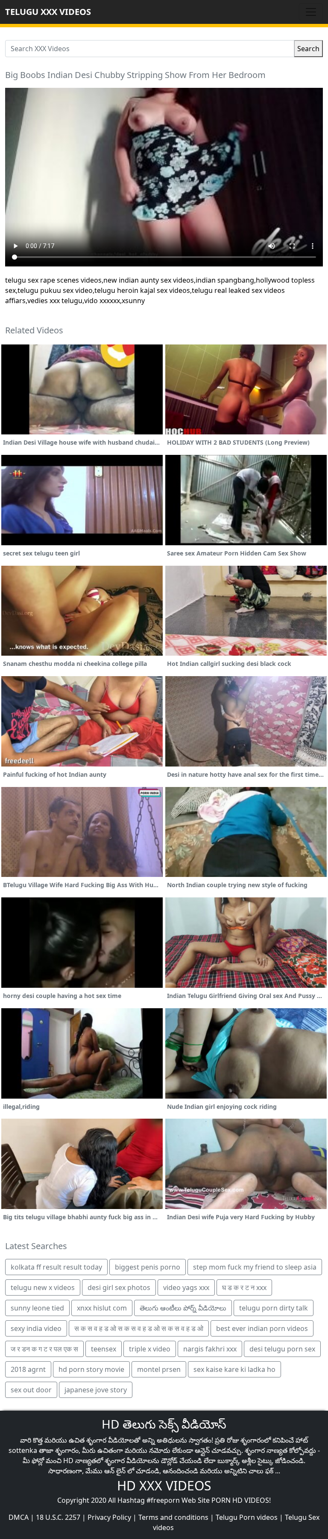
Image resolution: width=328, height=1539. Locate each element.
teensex (103, 1349)
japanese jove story (95, 1389)
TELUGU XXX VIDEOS (48, 11)
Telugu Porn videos (247, 1517)
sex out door (31, 1389)
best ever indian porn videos (262, 1328)
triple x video (149, 1349)
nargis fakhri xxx (210, 1349)
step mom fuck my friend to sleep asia (254, 1267)
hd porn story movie (91, 1369)
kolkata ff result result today (56, 1267)
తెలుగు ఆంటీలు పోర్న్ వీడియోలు (183, 1308)
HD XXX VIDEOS (164, 1485)
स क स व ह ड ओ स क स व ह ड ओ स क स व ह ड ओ (138, 1328)
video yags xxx (186, 1287)
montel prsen (159, 1369)
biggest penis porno (147, 1267)
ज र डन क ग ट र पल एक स (44, 1349)
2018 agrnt (28, 1369)
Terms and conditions (173, 1517)
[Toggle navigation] (311, 11)
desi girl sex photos (119, 1287)
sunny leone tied (37, 1308)
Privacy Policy (109, 1517)
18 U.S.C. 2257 (58, 1517)
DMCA (19, 1517)
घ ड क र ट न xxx (244, 1287)
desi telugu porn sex (282, 1349)
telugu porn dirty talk (273, 1308)
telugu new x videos (43, 1287)
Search (308, 48)
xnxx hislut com (102, 1308)
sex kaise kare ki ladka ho (234, 1369)
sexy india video (36, 1328)
